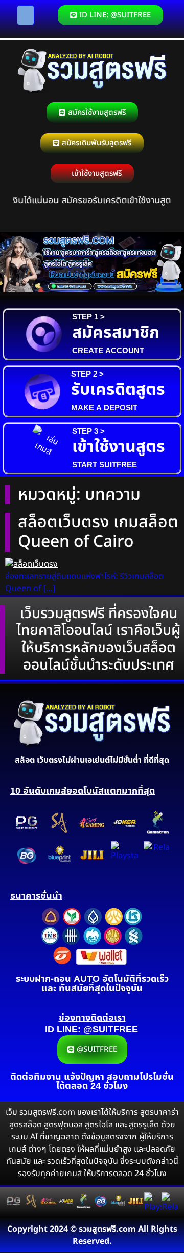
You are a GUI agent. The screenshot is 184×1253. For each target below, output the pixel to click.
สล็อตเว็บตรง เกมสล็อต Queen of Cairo (98, 532)
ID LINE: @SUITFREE (91, 1029)
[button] (25, 15)
